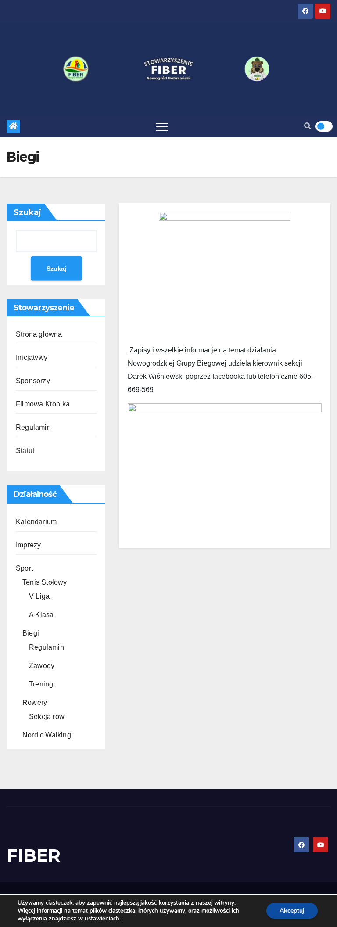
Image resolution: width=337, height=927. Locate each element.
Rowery (34, 702)
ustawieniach (102, 919)
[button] (307, 126)
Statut (25, 450)
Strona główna (39, 334)
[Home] (13, 126)
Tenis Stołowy (44, 582)
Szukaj (27, 212)
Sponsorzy (33, 380)
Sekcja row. (47, 716)
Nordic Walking (46, 735)
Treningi (42, 684)
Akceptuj (292, 910)
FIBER (34, 855)
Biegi (30, 633)
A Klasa (41, 614)
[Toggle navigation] (162, 126)
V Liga (39, 596)
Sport (24, 568)
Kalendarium (36, 521)
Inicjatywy (31, 357)
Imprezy (28, 545)
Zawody (41, 665)
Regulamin (33, 427)
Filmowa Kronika (43, 404)
